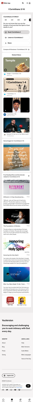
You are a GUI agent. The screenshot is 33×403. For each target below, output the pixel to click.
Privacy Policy (19, 387)
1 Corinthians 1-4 (12, 93)
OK (28, 386)
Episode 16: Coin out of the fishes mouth (18, 134)
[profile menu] (28, 3)
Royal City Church (11, 115)
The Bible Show (10, 135)
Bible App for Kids (21, 305)
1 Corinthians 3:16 (13, 114)
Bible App (10, 305)
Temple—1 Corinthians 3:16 (15, 73)
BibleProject (9, 75)
